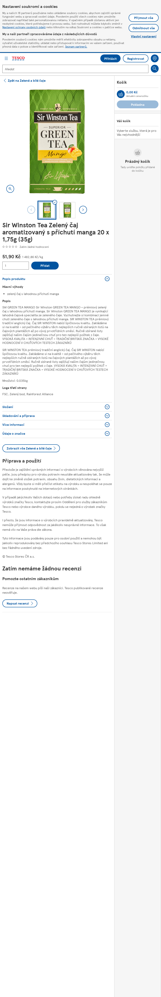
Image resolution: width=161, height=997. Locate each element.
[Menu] (6, 58)
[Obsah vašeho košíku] (121, 94)
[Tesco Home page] (18, 58)
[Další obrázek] (83, 210)
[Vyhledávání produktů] (155, 69)
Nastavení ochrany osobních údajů (24, 27)
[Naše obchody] (155, 58)
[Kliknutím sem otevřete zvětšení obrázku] (10, 189)
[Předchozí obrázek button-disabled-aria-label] (31, 210)
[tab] (47, 210)
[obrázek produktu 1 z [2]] (57, 142)
